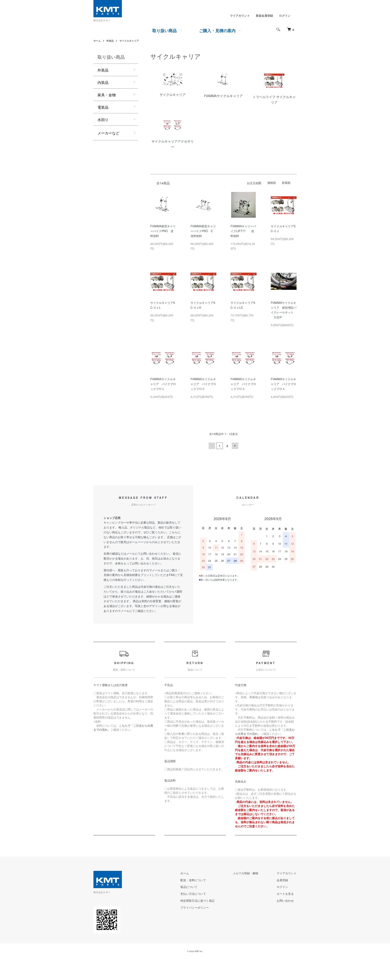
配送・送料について (193, 880)
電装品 (103, 107)
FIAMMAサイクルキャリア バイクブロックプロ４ (283, 384)
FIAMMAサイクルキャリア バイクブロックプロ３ (243, 384)
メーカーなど (108, 132)
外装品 (110, 40)
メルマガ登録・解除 (245, 873)
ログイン (284, 15)
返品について (188, 887)
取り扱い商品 (164, 30)
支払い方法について (193, 894)
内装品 (103, 82)
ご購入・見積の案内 (217, 30)
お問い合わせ (285, 900)
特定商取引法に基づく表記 (197, 900)
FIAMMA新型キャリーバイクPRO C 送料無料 (203, 231)
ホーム (97, 40)
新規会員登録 (264, 15)
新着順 (286, 183)
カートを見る (285, 894)
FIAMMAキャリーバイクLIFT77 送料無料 (243, 231)
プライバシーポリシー (194, 907)
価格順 (271, 183)
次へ (235, 446)
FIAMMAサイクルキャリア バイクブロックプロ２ (203, 384)
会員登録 (282, 880)
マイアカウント (240, 15)
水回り (103, 119)
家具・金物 (107, 94)
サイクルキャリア (129, 40)
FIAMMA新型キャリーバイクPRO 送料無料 (163, 231)
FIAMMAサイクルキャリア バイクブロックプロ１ (163, 384)
